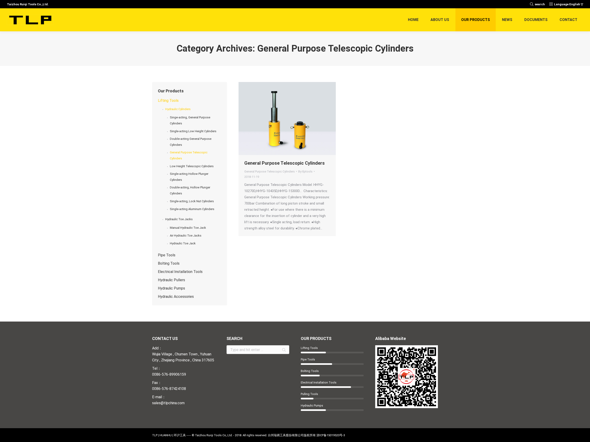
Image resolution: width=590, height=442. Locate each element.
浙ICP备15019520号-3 (330, 435)
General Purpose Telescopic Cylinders (284, 163)
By (305, 171)
